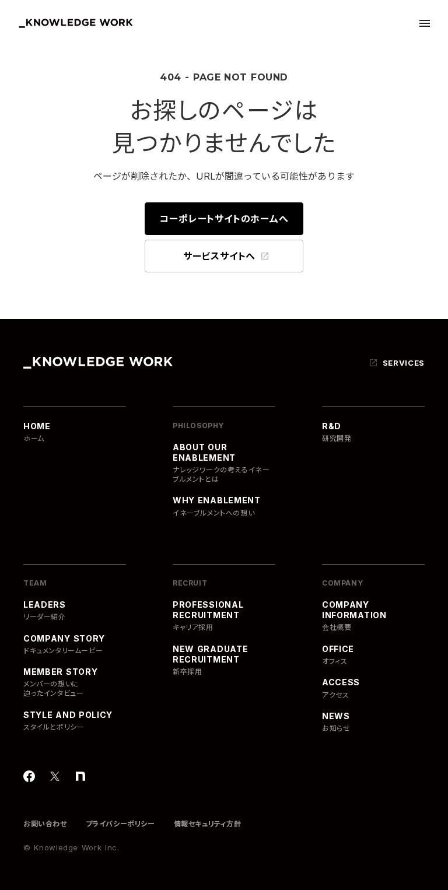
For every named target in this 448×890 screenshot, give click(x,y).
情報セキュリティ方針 (208, 823)
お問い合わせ (45, 823)
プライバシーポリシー (120, 823)
